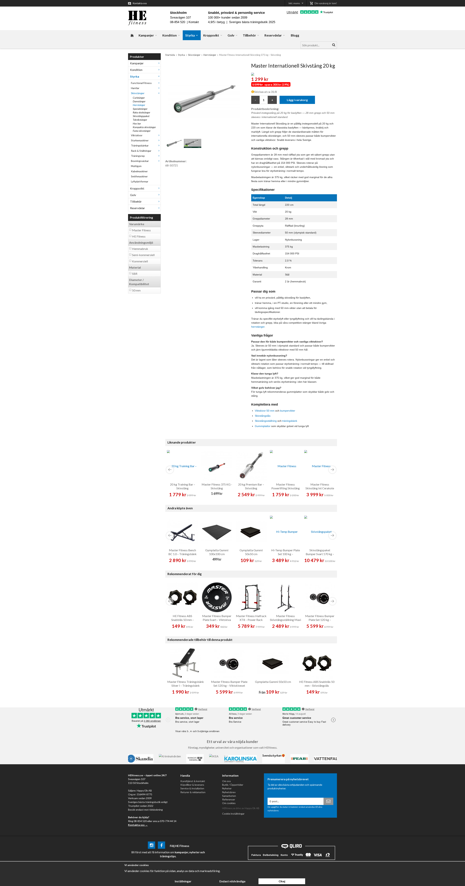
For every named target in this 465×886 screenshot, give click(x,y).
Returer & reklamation (192, 792)
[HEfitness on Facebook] (161, 845)
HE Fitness (138, 236)
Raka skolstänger (141, 112)
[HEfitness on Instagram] (151, 845)
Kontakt (194, 22)
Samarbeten (229, 795)
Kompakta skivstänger (144, 127)
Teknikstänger (140, 119)
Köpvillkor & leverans (192, 784)
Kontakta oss (140, 3)
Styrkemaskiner (140, 140)
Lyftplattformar (139, 181)
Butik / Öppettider (232, 784)
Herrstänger (139, 104)
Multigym (136, 166)
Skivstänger (137, 93)
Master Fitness (141, 230)
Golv (231, 35)
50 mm (136, 290)
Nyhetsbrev (229, 792)
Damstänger (139, 101)
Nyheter (227, 788)
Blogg (295, 35)
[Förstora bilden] (204, 98)
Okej (282, 881)
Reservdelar (273, 35)
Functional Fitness (141, 82)
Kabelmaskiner (139, 171)
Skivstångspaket (141, 116)
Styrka (190, 35)
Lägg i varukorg (297, 100)
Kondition (169, 35)
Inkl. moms (294, 3)
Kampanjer (146, 35)
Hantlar (135, 88)
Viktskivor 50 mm (264, 410)
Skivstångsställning (266, 420)
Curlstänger (139, 97)
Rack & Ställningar (141, 150)
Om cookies (229, 803)
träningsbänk (289, 420)
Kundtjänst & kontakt (192, 781)
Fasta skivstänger (142, 130)
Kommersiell (140, 261)
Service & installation (192, 788)
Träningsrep (138, 155)
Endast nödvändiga (232, 881)
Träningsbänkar (140, 145)
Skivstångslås (262, 415)
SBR (134, 273)
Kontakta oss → (138, 824)
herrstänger (257, 326)
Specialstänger (140, 108)
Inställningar (183, 881)
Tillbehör (249, 35)
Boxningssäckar (140, 160)
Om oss (226, 781)
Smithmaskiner (139, 176)
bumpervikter (287, 410)
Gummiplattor (262, 426)
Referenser (228, 799)
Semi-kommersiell (143, 255)
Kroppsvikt (211, 35)
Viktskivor (136, 135)
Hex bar (137, 123)
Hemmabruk (140, 248)
